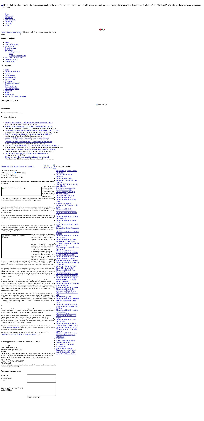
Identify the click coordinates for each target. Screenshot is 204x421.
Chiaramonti (9, 16)
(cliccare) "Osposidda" (13, 327)
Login (7, 25)
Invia (29, 397)
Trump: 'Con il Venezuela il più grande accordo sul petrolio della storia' (29, 123)
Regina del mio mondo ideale (66, 350)
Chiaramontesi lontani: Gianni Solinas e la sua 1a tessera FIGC (67, 324)
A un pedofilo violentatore (65, 344)
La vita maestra (61, 346)
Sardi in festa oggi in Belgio (65, 192)
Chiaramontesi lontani (14, 32)
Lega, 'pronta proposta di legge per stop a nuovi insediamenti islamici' (28, 134)
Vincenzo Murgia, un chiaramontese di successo (65, 194)
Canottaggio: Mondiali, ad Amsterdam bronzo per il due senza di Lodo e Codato (32, 130)
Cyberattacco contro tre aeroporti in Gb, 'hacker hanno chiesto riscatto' (28, 142)
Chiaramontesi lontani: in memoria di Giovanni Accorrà (66, 210)
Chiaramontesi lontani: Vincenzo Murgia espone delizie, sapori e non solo (67, 329)
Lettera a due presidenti (64, 348)
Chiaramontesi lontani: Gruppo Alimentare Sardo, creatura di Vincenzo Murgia (66, 279)
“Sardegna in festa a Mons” (65, 255)
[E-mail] (54, 168)
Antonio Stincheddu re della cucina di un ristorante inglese (66, 353)
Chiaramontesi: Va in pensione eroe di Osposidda (17, 166)
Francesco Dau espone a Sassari (67, 260)
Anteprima (36, 397)
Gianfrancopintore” (31, 334)
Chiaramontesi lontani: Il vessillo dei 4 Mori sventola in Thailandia (67, 275)
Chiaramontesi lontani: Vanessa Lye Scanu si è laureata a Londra (67, 252)
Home (7, 14)
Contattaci (8, 23)
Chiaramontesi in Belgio (64, 178)
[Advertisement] (67, 388)
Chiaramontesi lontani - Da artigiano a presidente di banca (66, 290)
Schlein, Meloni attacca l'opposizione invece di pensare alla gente (27, 138)
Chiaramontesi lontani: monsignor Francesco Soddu (67, 284)
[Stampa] (49, 167)
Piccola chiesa (61, 339)
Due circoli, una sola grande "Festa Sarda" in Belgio (65, 189)
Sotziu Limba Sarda (16, 334)
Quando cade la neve (63, 342)
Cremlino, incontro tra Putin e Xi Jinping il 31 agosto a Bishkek (26, 153)
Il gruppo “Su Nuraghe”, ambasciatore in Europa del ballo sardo (67, 205)
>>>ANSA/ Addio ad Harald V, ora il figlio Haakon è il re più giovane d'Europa (32, 145)
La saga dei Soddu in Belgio (65, 340)
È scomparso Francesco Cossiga (67, 287)
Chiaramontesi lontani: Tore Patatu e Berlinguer (65, 271)
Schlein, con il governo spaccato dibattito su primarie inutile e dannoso (28, 126)
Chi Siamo (8, 21)
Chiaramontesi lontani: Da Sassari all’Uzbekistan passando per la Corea (67, 300)
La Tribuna (9, 18)
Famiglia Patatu (10, 20)
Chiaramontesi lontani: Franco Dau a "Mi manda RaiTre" (66, 267)
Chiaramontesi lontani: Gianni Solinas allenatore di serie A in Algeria (66, 316)
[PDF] (45, 167)
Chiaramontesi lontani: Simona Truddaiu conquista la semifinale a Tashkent (67, 306)
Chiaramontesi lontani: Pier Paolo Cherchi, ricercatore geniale (67, 257)
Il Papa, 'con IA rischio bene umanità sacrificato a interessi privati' (27, 157)
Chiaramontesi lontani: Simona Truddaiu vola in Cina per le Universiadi (66, 335)
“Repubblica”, (5, 334)
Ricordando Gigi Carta (63, 297)
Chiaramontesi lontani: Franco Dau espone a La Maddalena (66, 240)
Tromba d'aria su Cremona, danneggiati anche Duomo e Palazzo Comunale (30, 149)
